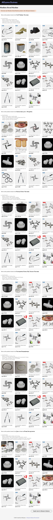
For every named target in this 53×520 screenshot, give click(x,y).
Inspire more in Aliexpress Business (41, 511)
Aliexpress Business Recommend (32, 517)
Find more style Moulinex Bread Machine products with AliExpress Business (17, 10)
